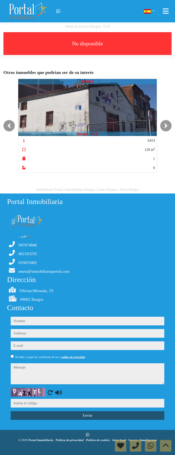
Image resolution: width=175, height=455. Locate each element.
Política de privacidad (70, 440)
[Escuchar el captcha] (58, 392)
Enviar (87, 415)
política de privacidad (73, 357)
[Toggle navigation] (165, 11)
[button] (9, 125)
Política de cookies (98, 440)
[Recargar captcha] (50, 392)
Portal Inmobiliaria (41, 440)
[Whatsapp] (58, 11)
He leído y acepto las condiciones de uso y (50, 357)
